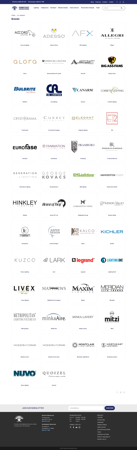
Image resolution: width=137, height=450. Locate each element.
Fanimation (54, 158)
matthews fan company (53, 300)
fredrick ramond (112, 158)
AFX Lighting (83, 45)
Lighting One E (112, 272)
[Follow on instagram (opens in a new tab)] (79, 428)
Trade (98, 7)
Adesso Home (54, 45)
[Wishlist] (117, 2)
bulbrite (25, 101)
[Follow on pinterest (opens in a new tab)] (71, 428)
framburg (83, 158)
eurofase (24, 158)
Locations (105, 2)
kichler (112, 243)
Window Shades (63, 7)
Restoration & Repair (87, 7)
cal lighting (54, 101)
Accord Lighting (25, 45)
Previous (132, 445)
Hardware (53, 7)
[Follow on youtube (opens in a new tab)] (76, 428)
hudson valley (112, 215)
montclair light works (83, 357)
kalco (83, 243)
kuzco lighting (25, 272)
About (92, 2)
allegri (112, 45)
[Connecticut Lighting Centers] (27, 418)
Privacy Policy (101, 439)
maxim (83, 300)
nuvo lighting (25, 385)
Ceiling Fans (45, 7)
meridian (112, 300)
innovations (25, 243)
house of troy (54, 215)
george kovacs (54, 187)
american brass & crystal (54, 73)
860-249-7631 (46, 421)
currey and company (54, 130)
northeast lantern (112, 357)
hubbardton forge (83, 215)
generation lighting (25, 187)
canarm (83, 101)
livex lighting (25, 300)
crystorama (25, 130)
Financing (98, 2)
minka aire (54, 328)
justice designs (54, 243)
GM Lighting (83, 187)
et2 (112, 130)
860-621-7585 (46, 430)
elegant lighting (83, 130)
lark (54, 272)
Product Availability (103, 437)
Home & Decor (74, 7)
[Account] (120, 2)
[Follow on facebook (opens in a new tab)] (74, 428)
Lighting (36, 7)
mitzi (112, 328)
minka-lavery (83, 328)
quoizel (54, 385)
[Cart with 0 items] (123, 2)
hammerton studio (112, 187)
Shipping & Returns (103, 434)
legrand (83, 272)
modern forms (25, 357)
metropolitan (24, 328)
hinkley (25, 215)
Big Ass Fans (112, 73)
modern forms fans (53, 357)
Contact (111, 2)
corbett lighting (112, 101)
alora (24, 73)
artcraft (83, 73)
